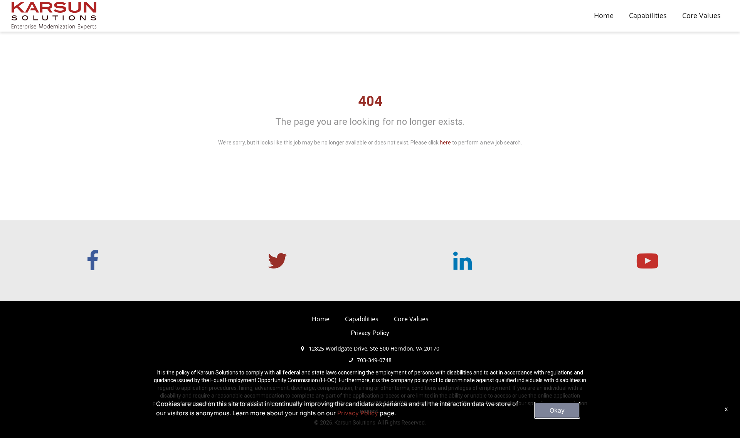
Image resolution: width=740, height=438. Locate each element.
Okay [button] (557, 410)
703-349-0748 (374, 360)
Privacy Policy (370, 333)
